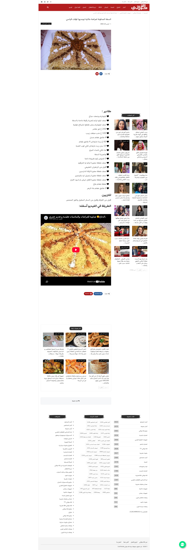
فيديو (70, 7)
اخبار (145, 121)
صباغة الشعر (105, 481)
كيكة (107, 489)
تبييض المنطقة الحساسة (102, 455)
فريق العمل (136, 2)
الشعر (106, 437)
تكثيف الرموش (104, 463)
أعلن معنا (130, 2)
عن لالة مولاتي (144, 2)
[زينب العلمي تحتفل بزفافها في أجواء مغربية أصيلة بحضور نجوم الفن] (139, 124)
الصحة (112, 7)
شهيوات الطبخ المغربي (46, 23)
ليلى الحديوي (84, 489)
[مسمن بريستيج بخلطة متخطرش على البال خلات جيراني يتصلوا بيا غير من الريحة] (76, 366)
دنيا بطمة (93, 470)
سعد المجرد (105, 474)
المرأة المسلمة (68, 462)
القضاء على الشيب (104, 441)
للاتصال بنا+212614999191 (138, 512)
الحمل (84, 7)
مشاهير (106, 492)
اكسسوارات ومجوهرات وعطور (63, 435)
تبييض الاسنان (92, 448)
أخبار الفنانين (105, 422)
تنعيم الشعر (93, 467)
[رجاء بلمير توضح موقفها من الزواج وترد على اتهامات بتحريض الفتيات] (122, 210)
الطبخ (118, 7)
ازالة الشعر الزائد (104, 430)
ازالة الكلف (93, 433)
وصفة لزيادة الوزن (85, 492)
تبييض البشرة (105, 452)
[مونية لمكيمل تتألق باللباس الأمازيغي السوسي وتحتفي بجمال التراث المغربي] (139, 145)
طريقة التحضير (92, 481)
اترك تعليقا (75, 401)
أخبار (124, 7)
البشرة (83, 433)
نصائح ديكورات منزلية (66, 522)
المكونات (106, 444)
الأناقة (100, 7)
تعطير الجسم (105, 459)
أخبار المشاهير (143, 458)
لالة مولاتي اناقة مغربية (141, 475)
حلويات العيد (143, 502)
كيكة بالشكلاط (97, 489)
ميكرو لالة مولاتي (125, 227)
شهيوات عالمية (143, 489)
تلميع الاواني (105, 467)
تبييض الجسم (92, 452)
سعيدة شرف (105, 478)
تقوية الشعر (93, 459)
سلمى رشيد (92, 478)
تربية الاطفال (92, 7)
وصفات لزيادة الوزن (142, 507)
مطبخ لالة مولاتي (104, 334)
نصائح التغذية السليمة (65, 519)
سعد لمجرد (93, 474)
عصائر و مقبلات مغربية (141, 484)
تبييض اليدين (87, 455)
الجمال (106, 7)
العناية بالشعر (143, 444)
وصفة (97, 492)
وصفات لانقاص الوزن (141, 498)
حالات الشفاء (105, 470)
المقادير (91, 441)
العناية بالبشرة (143, 435)
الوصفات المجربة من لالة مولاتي (63, 465)
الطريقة (97, 437)
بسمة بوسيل (105, 448)
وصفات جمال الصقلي (66, 526)
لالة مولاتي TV (143, 449)
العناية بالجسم (143, 471)
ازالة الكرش (105, 433)
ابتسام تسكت (105, 426)
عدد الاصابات (105, 485)
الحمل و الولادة (68, 439)
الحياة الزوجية (68, 442)
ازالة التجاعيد (92, 426)
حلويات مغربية (143, 453)
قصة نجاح (77, 7)
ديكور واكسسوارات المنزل (64, 482)
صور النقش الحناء (67, 496)
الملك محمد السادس (93, 444)
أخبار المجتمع (143, 422)
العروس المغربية (67, 449)
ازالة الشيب (91, 430)
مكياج (70, 512)
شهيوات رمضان (143, 493)
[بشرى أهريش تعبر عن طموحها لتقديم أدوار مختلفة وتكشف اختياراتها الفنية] (122, 124)
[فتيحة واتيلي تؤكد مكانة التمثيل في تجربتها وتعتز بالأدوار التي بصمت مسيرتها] (139, 231)
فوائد (87, 485)
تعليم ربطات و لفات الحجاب (64, 472)
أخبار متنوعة (126, 141)
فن (94, 485)
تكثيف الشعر (92, 463)
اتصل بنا (124, 2)
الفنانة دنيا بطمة (85, 437)
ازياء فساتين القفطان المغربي (139, 480)
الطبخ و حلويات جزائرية (65, 445)
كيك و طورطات (143, 467)
